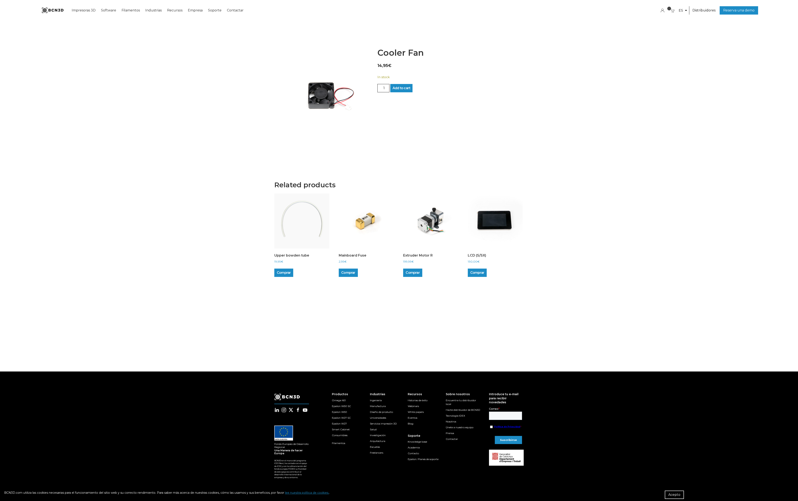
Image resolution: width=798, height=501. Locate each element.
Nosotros (451, 421)
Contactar (235, 10)
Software (108, 10)
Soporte (215, 10)
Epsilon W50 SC (341, 406)
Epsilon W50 (339, 411)
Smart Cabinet (341, 429)
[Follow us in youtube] (305, 409)
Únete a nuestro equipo (459, 427)
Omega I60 (339, 400)
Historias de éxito (417, 400)
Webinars (413, 406)
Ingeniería (376, 400)
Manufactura (378, 406)
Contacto (413, 453)
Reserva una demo (739, 10)
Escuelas (375, 446)
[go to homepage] (52, 10)
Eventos (412, 417)
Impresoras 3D (84, 10)
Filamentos (131, 10)
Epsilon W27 (339, 423)
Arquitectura (377, 441)
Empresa (195, 10)
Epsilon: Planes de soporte (423, 459)
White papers (416, 411)
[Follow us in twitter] (290, 409)
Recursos (174, 10)
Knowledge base (417, 441)
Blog (410, 423)
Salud (373, 429)
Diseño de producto (381, 411)
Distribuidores (703, 10)
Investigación (378, 435)
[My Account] (662, 10)
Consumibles (339, 435)
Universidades (378, 417)
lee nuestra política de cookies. (307, 493)
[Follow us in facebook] (298, 409)
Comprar (284, 273)
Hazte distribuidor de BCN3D (463, 409)
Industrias (153, 10)
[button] (683, 10)
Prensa (450, 433)
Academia (414, 447)
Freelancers (376, 452)
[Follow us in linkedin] (276, 409)
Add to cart (401, 88)
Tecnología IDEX (455, 415)
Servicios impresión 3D (383, 423)
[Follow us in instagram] (283, 409)
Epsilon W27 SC (341, 417)
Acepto (674, 495)
